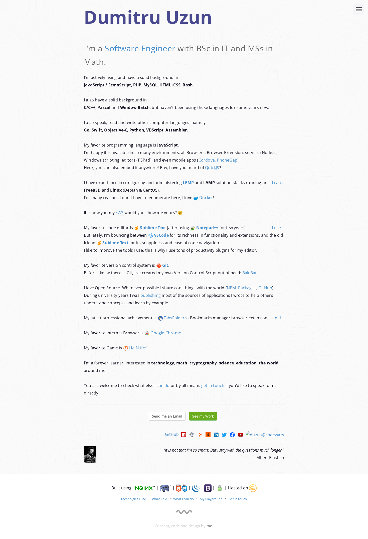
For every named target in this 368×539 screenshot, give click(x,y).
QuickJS (212, 167)
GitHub (265, 288)
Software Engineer (140, 48)
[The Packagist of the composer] (192, 434)
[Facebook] (233, 434)
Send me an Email (167, 416)
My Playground (211, 499)
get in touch (212, 385)
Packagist (247, 288)
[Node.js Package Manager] (184, 434)
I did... (278, 318)
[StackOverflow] (208, 434)
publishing (150, 295)
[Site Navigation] (358, 9)
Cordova (207, 160)
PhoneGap (227, 160)
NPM (231, 288)
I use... (278, 227)
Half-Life (138, 348)
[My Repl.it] (200, 434)
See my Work (203, 416)
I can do (162, 385)
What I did (159, 499)
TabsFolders (175, 318)
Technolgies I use (133, 499)
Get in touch (238, 499)
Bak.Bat (249, 273)
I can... (278, 182)
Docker (206, 197)
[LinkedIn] (217, 434)
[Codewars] (265, 434)
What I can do (183, 499)
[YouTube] (241, 434)
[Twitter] (225, 434)
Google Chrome (165, 333)
